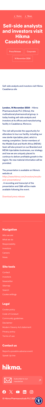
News (5, 257)
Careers (6, 253)
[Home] (8, 367)
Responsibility (8, 244)
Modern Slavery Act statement (16, 327)
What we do (7, 240)
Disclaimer (7, 323)
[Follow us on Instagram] (31, 393)
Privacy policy (8, 332)
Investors (6, 249)
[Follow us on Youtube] (18, 393)
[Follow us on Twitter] (11, 393)
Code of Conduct (10, 314)
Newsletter (7, 281)
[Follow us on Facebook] (4, 393)
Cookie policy (8, 310)
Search (5, 290)
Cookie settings (9, 295)
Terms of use (8, 336)
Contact (6, 273)
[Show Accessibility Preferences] (39, 401)
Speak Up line (8, 356)
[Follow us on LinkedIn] (24, 393)
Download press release (13, 197)
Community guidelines (12, 319)
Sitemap (6, 286)
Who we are (7, 235)
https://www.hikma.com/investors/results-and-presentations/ (22, 178)
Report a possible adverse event (17, 351)
